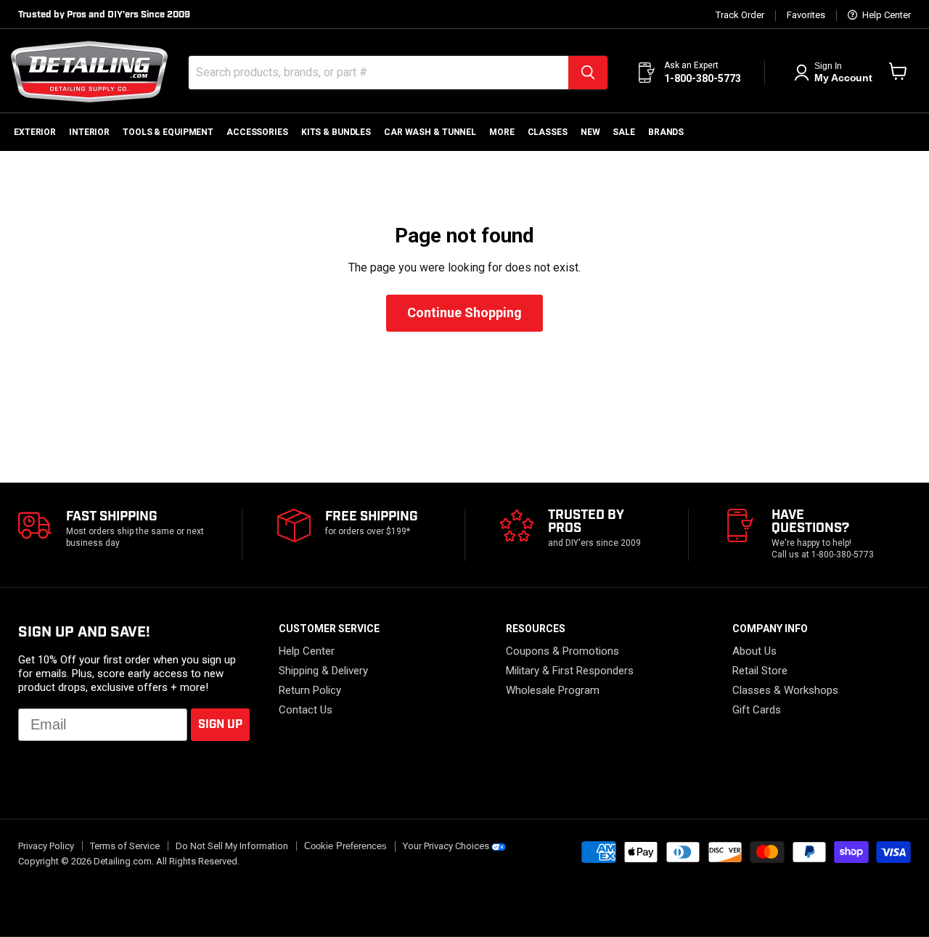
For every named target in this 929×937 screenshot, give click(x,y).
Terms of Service (125, 845)
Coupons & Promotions (562, 651)
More (502, 132)
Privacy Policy (46, 845)
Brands (666, 132)
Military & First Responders (570, 670)
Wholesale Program (552, 690)
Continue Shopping (464, 312)
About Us (754, 651)
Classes (548, 132)
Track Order (740, 15)
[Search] (587, 72)
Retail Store (759, 670)
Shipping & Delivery (323, 670)
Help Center (885, 15)
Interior (89, 132)
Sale (624, 132)
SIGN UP (220, 724)
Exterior (35, 132)
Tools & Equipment (168, 132)
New (590, 132)
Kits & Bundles (336, 132)
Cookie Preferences (345, 846)
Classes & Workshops (785, 690)
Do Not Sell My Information (232, 845)
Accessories (257, 132)
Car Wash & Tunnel (430, 132)
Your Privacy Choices (446, 845)
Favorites (806, 15)
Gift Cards (756, 709)
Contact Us (305, 709)
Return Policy (310, 690)
